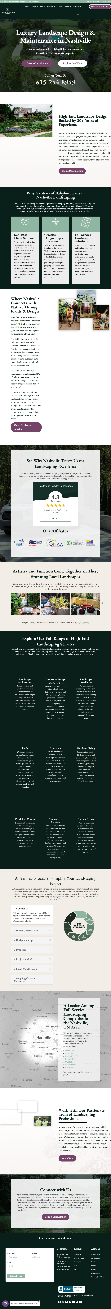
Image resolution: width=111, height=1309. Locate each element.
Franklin (69, 1053)
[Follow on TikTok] (70, 1302)
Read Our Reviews (55, 519)
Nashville (69, 1051)
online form (65, 1208)
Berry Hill (69, 1068)
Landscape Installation (85, 681)
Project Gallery (37, 6)
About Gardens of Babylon (23, 427)
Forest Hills (70, 1059)
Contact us (77, 1254)
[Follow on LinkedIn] (80, 1302)
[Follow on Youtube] (66, 1302)
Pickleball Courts (25, 819)
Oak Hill (68, 1062)
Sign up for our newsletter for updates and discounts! (19, 1)
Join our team (95, 1254)
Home (27, 6)
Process (93, 1269)
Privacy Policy (95, 1273)
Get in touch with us (63, 1266)
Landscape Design (55, 679)
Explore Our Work (72, 63)
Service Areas (86, 1072)
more (61, 1144)
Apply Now (67, 1158)
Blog (75, 1265)
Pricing (93, 1265)
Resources (77, 6)
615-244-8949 (106, 1)
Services (50, 6)
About (79, 15)
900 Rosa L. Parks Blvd (92, 1)
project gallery (82, 623)
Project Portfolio (79, 1258)
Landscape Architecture (25, 681)
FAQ (75, 1269)
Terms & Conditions (97, 1277)
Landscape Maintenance (55, 749)
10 (34, 132)
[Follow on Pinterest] (73, 1302)
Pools (25, 748)
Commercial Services (55, 820)
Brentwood (70, 1056)
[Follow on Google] (77, 1302)
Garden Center (63, 6)
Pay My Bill (77, 1262)
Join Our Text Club (63, 1269)
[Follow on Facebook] (59, 1302)
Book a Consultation (100, 7)
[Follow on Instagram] (63, 1302)
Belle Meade (70, 1065)
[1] (26, 136)
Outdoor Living (86, 748)
